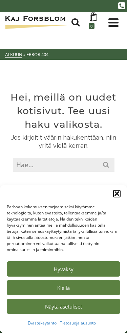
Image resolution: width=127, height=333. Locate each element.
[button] (116, 193)
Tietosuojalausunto (78, 323)
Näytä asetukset (63, 306)
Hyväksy (63, 269)
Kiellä (63, 287)
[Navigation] (113, 22)
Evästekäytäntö (42, 323)
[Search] (75, 22)
